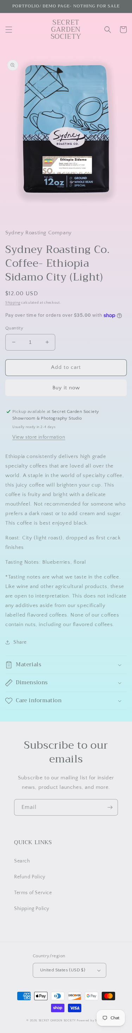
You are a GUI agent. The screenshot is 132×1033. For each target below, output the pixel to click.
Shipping (12, 303)
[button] (9, 29)
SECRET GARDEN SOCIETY (57, 1020)
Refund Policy (29, 877)
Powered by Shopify (91, 1020)
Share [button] (20, 642)
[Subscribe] (110, 807)
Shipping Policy (31, 908)
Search (22, 861)
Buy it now (66, 388)
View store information (38, 437)
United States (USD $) (62, 969)
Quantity (14, 328)
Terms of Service (33, 893)
